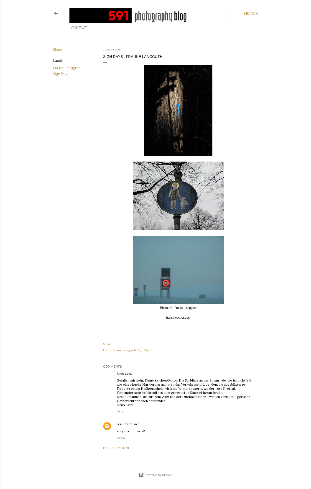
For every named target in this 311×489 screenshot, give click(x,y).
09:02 (121, 437)
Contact (79, 28)
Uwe (120, 374)
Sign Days (61, 74)
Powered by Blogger (159, 475)
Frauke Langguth (67, 68)
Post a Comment (116, 447)
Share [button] (57, 50)
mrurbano (125, 424)
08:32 (121, 411)
